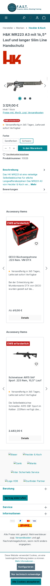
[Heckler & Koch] (25, 57)
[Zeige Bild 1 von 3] (20, 98)
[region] (25, 85)
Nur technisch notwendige (25, 574)
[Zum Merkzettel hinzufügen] (36, 243)
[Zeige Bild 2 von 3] (25, 98)
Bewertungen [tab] (10, 189)
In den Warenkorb (32, 148)
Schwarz (26, 140)
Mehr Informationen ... (25, 561)
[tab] (24, 177)
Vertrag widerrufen (15, 498)
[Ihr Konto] (37, 17)
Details (25, 317)
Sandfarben (11, 140)
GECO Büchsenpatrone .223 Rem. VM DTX (23, 258)
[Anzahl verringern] (6, 148)
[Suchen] (24, 17)
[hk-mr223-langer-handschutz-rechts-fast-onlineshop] (25, 85)
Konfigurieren (25, 566)
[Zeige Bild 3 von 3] (30, 98)
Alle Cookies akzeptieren (26, 581)
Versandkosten (23, 537)
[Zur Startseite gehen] (25, 7)
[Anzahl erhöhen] (14, 148)
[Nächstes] (45, 85)
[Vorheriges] (5, 85)
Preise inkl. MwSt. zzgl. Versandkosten (23, 112)
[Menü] (6, 17)
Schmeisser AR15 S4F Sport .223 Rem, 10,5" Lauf (25, 379)
